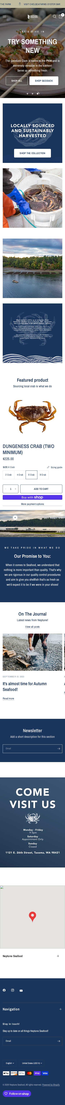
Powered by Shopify (51, 1084)
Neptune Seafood (13, 956)
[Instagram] (15, 990)
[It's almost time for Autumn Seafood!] (32, 652)
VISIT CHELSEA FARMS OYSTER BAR (34, 4)
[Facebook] (7, 990)
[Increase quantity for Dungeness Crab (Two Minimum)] (15, 489)
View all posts (32, 626)
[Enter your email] (58, 748)
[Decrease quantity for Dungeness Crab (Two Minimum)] (5, 489)
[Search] (55, 16)
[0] (60, 16)
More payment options (32, 503)
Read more (8, 698)
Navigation (11, 1009)
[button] (17, 80)
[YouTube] (24, 991)
